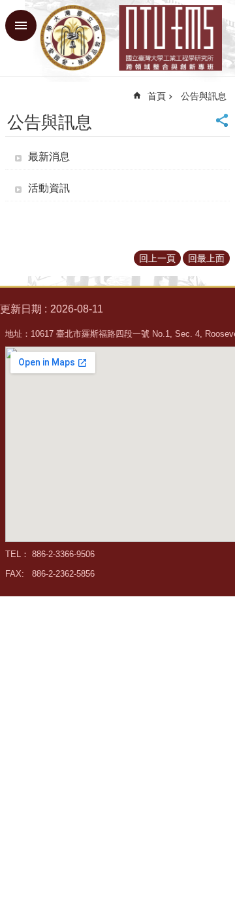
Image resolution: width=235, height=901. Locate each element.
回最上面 (206, 258)
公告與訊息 (204, 96)
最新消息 (49, 156)
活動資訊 (49, 188)
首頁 (157, 96)
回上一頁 (157, 258)
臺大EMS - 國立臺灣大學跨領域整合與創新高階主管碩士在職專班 (130, 38)
